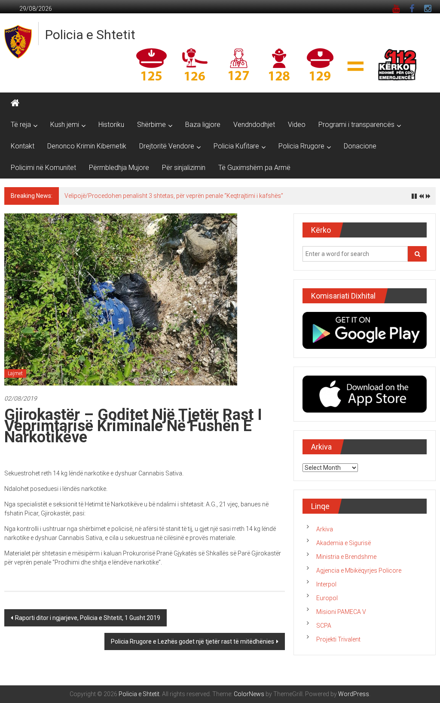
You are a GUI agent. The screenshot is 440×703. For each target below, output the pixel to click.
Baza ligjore (202, 124)
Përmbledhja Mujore (119, 167)
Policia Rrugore (301, 146)
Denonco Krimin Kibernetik (86, 146)
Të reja (21, 124)
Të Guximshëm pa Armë (254, 167)
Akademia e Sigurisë (343, 543)
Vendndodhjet (254, 124)
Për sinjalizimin (183, 167)
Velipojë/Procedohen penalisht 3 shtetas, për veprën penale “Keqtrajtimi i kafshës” (173, 195)
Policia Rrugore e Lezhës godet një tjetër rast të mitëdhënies (192, 641)
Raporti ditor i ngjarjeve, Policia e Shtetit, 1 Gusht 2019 (87, 617)
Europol (327, 598)
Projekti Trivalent (338, 639)
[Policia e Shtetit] (15, 103)
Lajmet (15, 373)
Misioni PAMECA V (341, 611)
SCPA (323, 625)
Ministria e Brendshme (346, 556)
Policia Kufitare (236, 146)
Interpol (326, 584)
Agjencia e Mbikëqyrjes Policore (358, 570)
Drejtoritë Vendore (166, 146)
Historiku (111, 124)
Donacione (360, 146)
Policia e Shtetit (90, 34)
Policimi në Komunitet (43, 167)
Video (297, 124)
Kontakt (22, 146)
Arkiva (324, 529)
